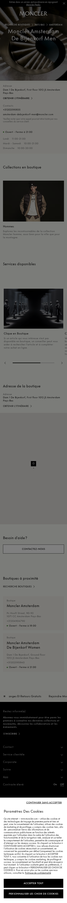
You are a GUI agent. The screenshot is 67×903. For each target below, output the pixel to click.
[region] (33, 850)
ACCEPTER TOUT (34, 883)
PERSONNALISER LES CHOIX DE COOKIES (33, 893)
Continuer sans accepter (44, 802)
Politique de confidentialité (38, 873)
